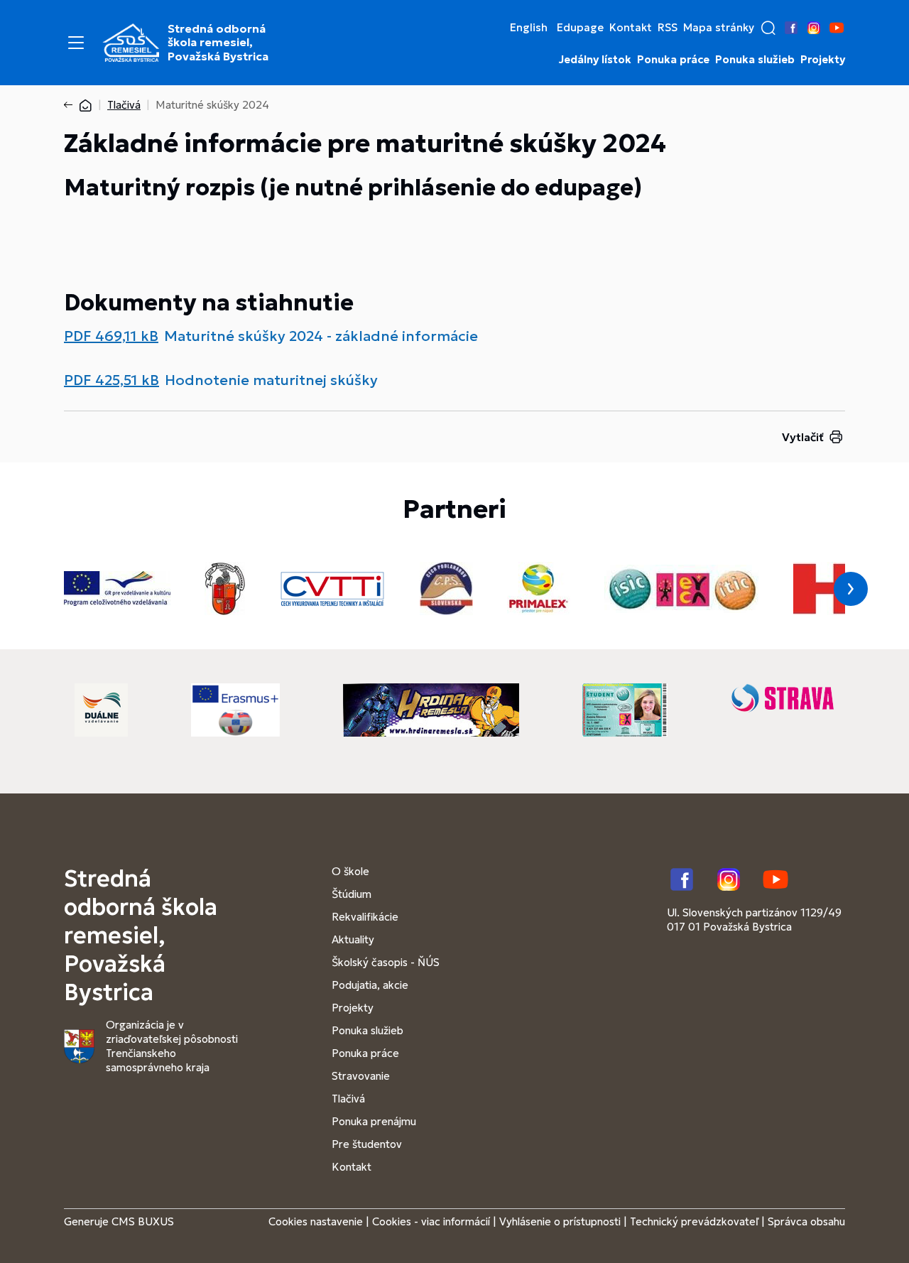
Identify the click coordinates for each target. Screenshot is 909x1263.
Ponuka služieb (755, 59)
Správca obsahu (806, 1221)
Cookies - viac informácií (431, 1221)
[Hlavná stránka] (85, 105)
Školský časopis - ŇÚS (386, 962)
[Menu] (76, 42)
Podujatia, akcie (370, 985)
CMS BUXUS (142, 1221)
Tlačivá (124, 105)
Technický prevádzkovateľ (694, 1221)
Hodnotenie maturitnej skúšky (271, 380)
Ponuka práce (673, 59)
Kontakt (630, 27)
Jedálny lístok (595, 59)
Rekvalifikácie (365, 916)
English (529, 27)
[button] (768, 27)
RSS (667, 27)
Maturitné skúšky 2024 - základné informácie (321, 336)
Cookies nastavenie (315, 1221)
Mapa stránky (718, 27)
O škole (350, 871)
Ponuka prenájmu (374, 1121)
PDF (111, 336)
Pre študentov (367, 1144)
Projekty (822, 59)
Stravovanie (361, 1076)
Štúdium (351, 894)
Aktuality (353, 939)
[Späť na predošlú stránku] (71, 105)
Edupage (580, 27)
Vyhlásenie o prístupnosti (560, 1221)
